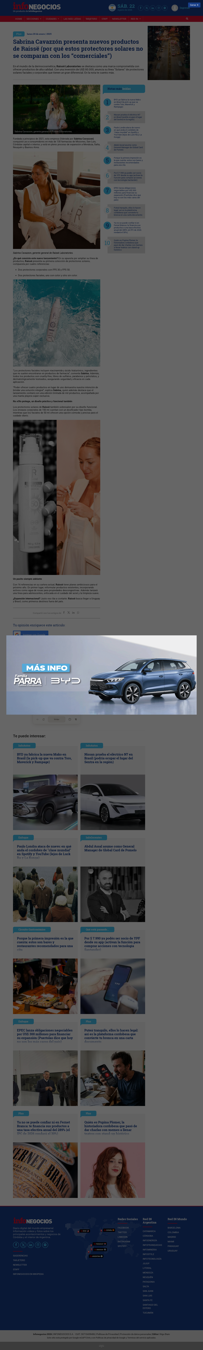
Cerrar (193, 5)
